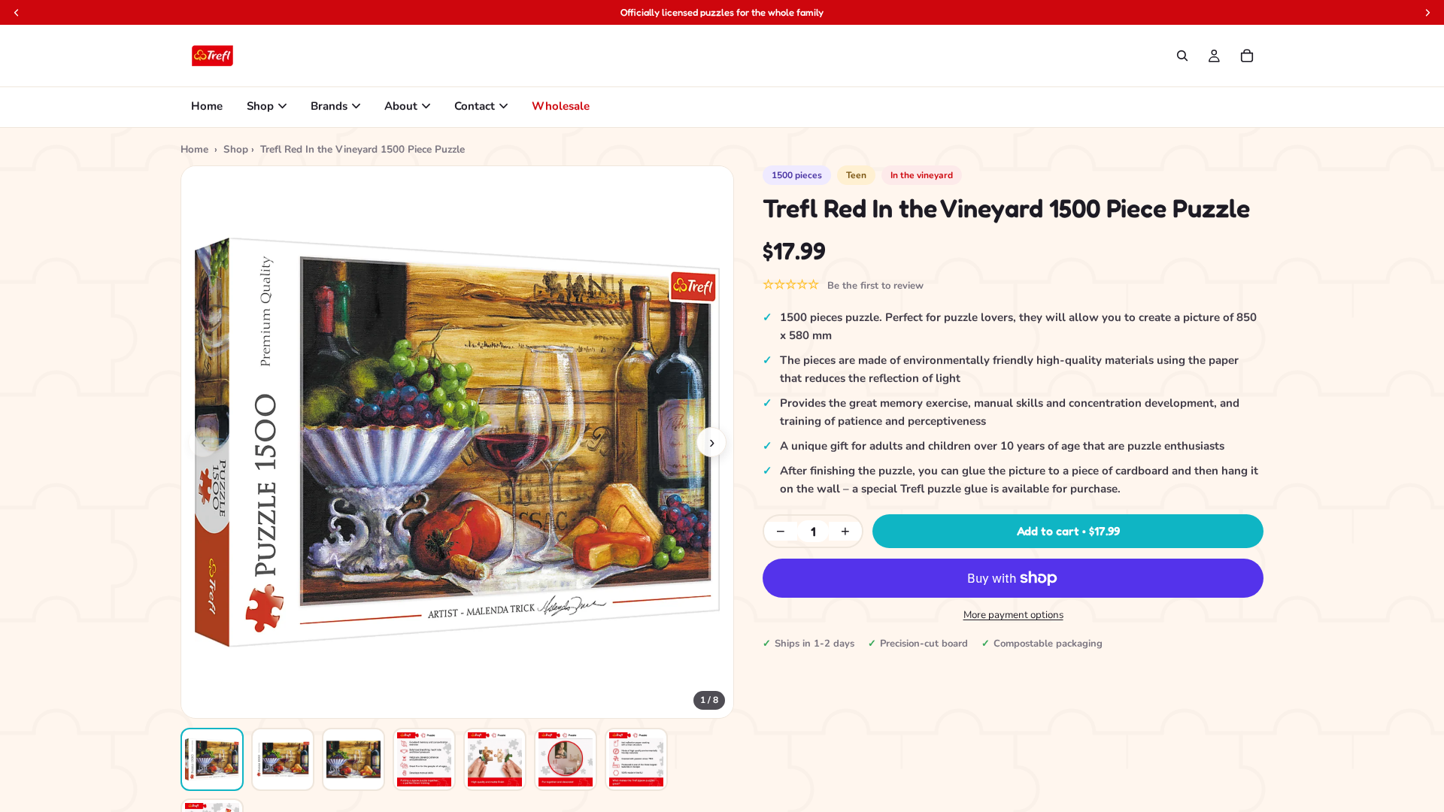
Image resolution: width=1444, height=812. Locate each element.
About (400, 106)
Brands (329, 106)
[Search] (1182, 55)
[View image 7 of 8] (636, 759)
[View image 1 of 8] (212, 759)
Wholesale (561, 106)
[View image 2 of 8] (282, 759)
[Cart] (1247, 55)
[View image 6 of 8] (565, 759)
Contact (474, 106)
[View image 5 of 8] (494, 759)
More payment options (1013, 615)
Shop (260, 106)
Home (207, 106)
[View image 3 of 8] (353, 759)
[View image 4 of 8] (424, 759)
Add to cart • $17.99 (1068, 530)
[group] (457, 442)
